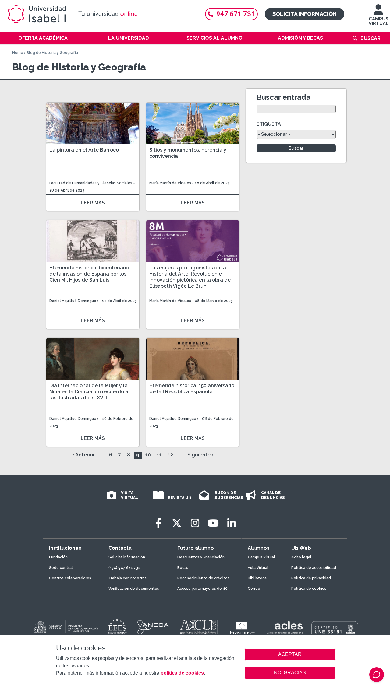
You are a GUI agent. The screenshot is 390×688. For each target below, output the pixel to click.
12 (170, 455)
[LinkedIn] (231, 523)
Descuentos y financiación (201, 557)
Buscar (370, 38)
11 (159, 455)
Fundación (58, 557)
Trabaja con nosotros (127, 578)
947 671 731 (235, 14)
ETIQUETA (269, 124)
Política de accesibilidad (313, 568)
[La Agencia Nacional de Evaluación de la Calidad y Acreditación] (153, 627)
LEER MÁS (93, 203)
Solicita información (304, 14)
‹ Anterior (83, 455)
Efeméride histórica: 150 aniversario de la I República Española (191, 388)
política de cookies (182, 672)
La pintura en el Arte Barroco (84, 150)
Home (17, 53)
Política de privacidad (311, 578)
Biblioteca (257, 578)
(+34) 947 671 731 (124, 568)
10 (148, 455)
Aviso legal (301, 557)
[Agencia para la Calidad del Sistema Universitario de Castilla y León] (198, 627)
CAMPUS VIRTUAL (378, 21)
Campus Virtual (261, 557)
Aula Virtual (258, 568)
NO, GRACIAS (290, 672)
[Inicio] (100, 14)
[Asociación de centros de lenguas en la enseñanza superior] (285, 628)
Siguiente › (200, 455)
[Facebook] (158, 523)
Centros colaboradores (70, 578)
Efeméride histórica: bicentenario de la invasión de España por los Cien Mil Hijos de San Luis (89, 274)
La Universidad (128, 38)
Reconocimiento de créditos (203, 578)
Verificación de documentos (133, 588)
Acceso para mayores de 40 (202, 588)
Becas (182, 568)
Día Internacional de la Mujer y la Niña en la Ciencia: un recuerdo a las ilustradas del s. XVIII (88, 392)
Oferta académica (43, 38)
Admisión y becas (300, 38)
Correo (254, 588)
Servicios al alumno (214, 38)
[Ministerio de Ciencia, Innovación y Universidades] (66, 627)
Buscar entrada (283, 97)
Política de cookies (308, 588)
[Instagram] (195, 523)
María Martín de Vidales (170, 183)
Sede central (61, 568)
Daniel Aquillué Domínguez (73, 301)
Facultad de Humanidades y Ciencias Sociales (91, 183)
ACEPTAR (290, 654)
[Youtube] (213, 523)
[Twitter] (177, 523)
